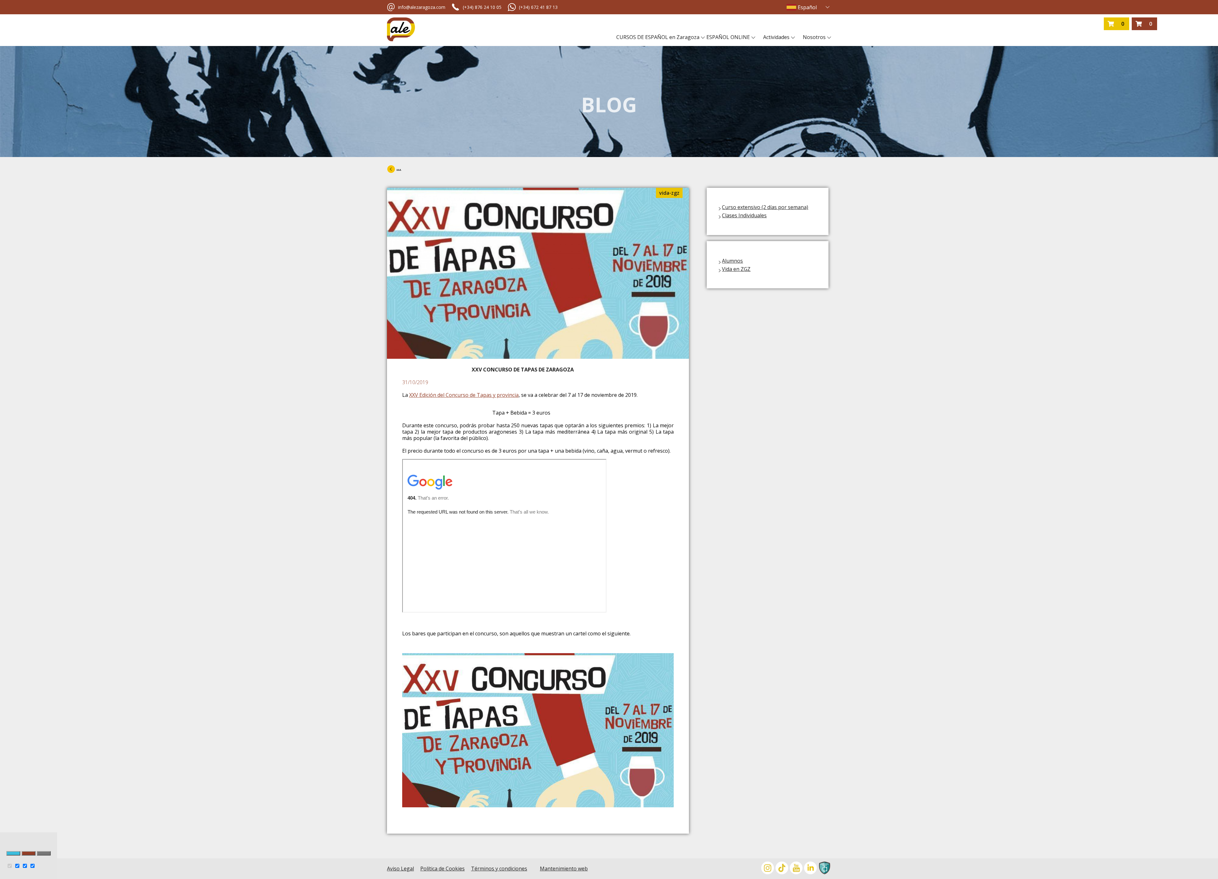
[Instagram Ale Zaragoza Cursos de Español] (767, 869)
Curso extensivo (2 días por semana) (765, 207)
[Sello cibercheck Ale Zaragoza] (824, 869)
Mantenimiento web (564, 868)
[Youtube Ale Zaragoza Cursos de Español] (795, 869)
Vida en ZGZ (736, 269)
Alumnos (732, 260)
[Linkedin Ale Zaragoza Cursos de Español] (809, 869)
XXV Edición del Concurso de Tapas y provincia (464, 394)
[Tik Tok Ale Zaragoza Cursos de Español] (781, 869)
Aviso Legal (400, 868)
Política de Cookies (442, 868)
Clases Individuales (744, 215)
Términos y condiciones (499, 868)
